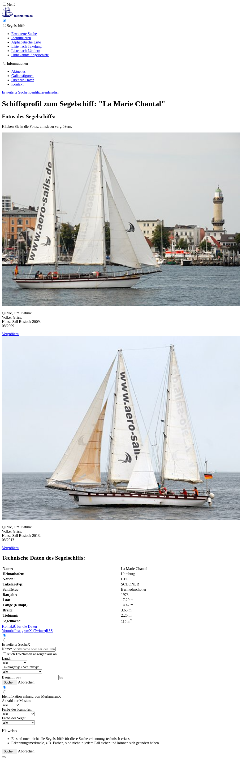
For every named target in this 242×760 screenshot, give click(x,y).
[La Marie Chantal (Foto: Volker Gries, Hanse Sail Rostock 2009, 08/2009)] (121, 305)
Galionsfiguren (22, 76)
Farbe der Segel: (14, 718)
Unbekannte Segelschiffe (30, 55)
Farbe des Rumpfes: (17, 709)
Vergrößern (10, 334)
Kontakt (17, 84)
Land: (6, 658)
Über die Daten (22, 80)
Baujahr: (8, 677)
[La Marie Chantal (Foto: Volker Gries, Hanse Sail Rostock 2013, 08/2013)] (121, 519)
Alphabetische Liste (26, 42)
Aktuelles (18, 71)
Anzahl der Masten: (16, 701)
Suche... (9, 682)
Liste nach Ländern (25, 51)
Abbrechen (26, 682)
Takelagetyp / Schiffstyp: (20, 667)
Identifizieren (21, 38)
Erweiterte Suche (24, 34)
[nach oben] (4, 757)
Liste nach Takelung (26, 46)
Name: (7, 649)
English (53, 92)
